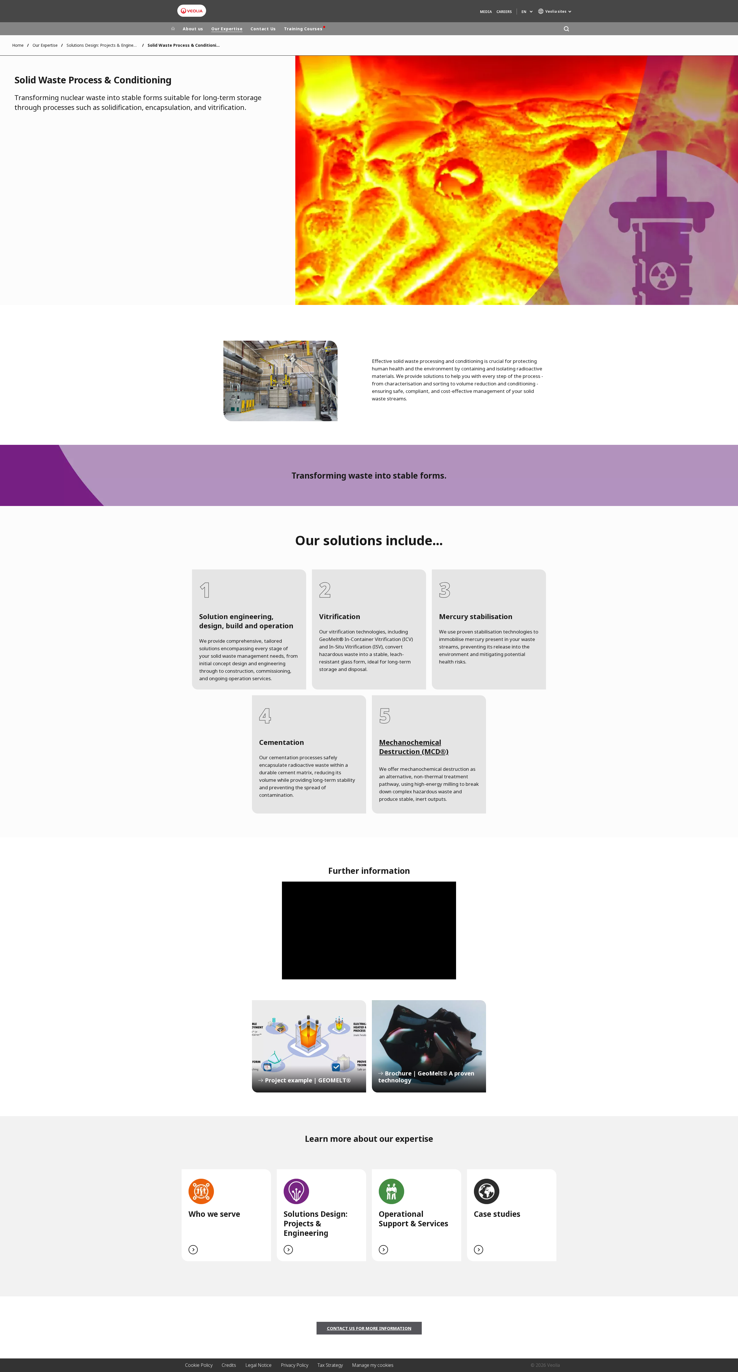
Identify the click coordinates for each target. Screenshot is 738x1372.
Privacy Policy (294, 1365)
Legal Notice (258, 1365)
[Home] (173, 28)
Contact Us (263, 28)
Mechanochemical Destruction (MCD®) (414, 746)
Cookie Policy (198, 1365)
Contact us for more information (369, 1328)
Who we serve (214, 1214)
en (524, 11)
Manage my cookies (373, 1365)
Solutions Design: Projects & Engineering (103, 45)
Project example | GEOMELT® (309, 1046)
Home (18, 45)
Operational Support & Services (413, 1219)
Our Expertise (226, 28)
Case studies (497, 1214)
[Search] (566, 28)
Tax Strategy (330, 1365)
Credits (229, 1365)
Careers (504, 11)
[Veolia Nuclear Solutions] (192, 11)
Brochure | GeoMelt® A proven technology (429, 1046)
